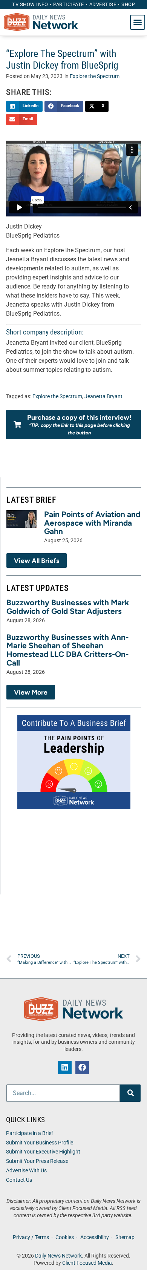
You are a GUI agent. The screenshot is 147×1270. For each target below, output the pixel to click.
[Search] (130, 1093)
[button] (137, 22)
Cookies (64, 1237)
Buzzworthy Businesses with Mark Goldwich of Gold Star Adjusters (67, 607)
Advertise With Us (26, 1170)
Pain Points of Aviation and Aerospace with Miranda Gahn (92, 522)
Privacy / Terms (31, 1237)
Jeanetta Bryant (103, 396)
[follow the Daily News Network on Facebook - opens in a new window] (82, 1067)
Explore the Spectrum (94, 76)
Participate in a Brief (29, 1133)
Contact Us (19, 1180)
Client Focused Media (87, 1263)
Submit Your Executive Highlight (43, 1152)
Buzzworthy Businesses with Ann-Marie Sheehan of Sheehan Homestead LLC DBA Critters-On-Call (67, 650)
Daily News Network (58, 1256)
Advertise (102, 4)
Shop (128, 4)
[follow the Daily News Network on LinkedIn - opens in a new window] (65, 1067)
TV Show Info (30, 4)
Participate (68, 4)
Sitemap (125, 1237)
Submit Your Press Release (37, 1161)
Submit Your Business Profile (39, 1143)
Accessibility (94, 1237)
